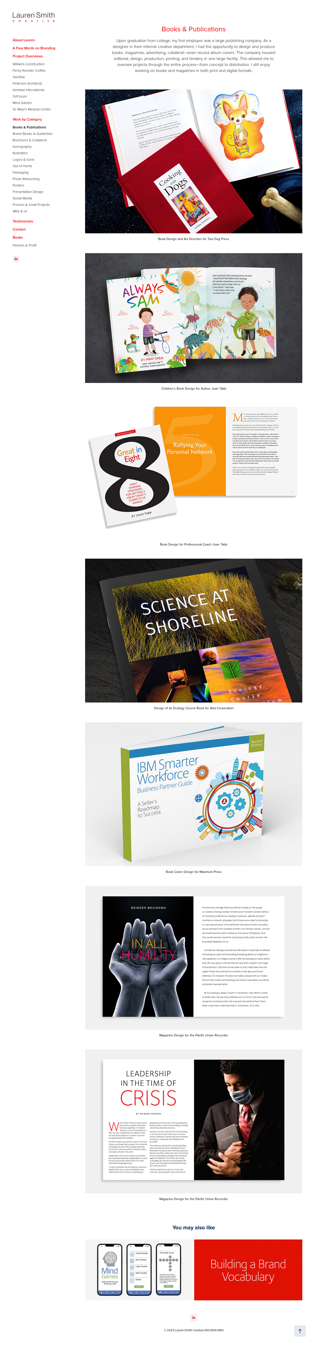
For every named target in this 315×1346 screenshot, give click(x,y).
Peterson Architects (27, 83)
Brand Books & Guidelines (33, 133)
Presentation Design (28, 191)
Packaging (21, 172)
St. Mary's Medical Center (32, 109)
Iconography (22, 146)
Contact (19, 229)
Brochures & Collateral (30, 140)
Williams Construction (29, 64)
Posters (18, 185)
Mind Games (22, 102)
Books (18, 237)
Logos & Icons (23, 159)
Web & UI (20, 211)
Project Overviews (28, 56)
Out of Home (22, 165)
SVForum (20, 96)
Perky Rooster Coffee (29, 70)
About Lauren (24, 40)
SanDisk (19, 76)
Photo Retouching (26, 178)
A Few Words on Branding (34, 48)
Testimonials (23, 221)
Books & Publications (29, 127)
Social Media (22, 198)
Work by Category (27, 119)
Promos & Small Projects (31, 204)
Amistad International (28, 89)
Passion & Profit (24, 245)
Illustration (20, 153)
